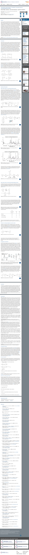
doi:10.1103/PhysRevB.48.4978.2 (6, 517)
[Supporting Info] (26, 13)
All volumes (25, 28)
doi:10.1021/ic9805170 (6, 435)
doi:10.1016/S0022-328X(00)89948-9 (6, 415)
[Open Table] (20, 207)
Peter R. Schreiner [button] (22, 9)
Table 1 (18, 203)
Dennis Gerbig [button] (3, 9)
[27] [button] (12, 347)
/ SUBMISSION (8, 4)
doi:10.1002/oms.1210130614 (6, 469)
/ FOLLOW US (23, 4)
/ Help (17, 551)
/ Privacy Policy (25, 552)
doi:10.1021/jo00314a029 (5, 475)
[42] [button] (20, 377)
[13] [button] (5, 48)
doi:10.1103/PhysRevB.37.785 (6, 466)
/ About (11, 4)
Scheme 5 (9, 168)
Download (12, 400)
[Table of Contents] (20, 20)
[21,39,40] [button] (2, 374)
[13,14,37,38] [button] (9, 355)
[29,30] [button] (14, 348)
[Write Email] (5, 9)
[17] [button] (6, 63)
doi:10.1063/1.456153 (16, 491)
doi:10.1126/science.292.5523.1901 (9, 455)
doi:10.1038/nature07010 (16, 441)
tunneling (17, 37)
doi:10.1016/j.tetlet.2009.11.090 (10, 472)
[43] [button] (13, 383)
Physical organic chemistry (25, 32)
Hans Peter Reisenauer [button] (13, 9)
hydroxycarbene (10, 37)
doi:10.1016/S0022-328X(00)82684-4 (6, 429)
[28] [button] (16, 347)
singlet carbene (14, 37)
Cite (23, 17)
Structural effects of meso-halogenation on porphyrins (25, 47)
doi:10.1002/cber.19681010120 (6, 409)
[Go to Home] (5, 552)
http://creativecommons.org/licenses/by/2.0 (4, 531)
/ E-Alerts (27, 4)
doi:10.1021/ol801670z (7, 458)
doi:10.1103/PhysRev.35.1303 (15, 504)
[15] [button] (11, 49)
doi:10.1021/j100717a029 (15, 519)
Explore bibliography (25, 23)
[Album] (23, 13)
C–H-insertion (7, 37)
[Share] (20, 16)
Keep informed (25, 64)
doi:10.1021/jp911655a (13, 507)
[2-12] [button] (13, 44)
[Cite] (23, 16)
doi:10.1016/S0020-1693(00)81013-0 (6, 432)
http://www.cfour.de (7, 482)
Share (20, 17)
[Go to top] (20, 535)
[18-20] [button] (20, 64)
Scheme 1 (15, 90)
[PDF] (20, 13)
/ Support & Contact (25, 551)
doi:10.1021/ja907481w (5, 461)
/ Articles (4, 4)
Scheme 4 (5, 114)
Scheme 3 (2, 66)
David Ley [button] (7, 9)
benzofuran (4, 37)
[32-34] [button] (18, 351)
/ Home (1, 4)
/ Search (19, 4)
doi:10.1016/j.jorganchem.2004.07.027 (8, 438)
